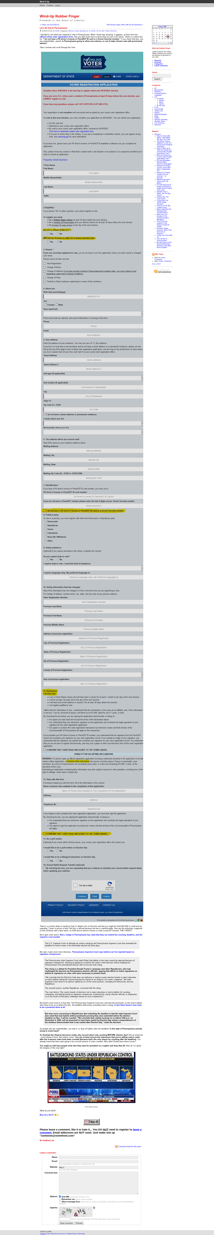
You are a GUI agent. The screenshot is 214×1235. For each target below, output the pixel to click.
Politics (107, 31)
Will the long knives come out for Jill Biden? (163, 181)
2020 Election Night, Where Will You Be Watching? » (125, 25)
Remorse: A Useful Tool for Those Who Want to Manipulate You (164, 168)
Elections (114, 31)
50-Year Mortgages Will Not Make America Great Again (164, 162)
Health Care (158, 111)
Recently (157, 60)
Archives (157, 62)
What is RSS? (156, 264)
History (157, 112)
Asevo (63, 1233)
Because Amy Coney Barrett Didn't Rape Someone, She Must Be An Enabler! (164, 244)
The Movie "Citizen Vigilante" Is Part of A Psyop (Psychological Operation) (164, 143)
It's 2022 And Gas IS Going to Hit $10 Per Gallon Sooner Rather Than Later (164, 187)
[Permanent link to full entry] (40, 31)
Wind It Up (44, 2)
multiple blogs (71, 1233)
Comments (158, 259)
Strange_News (159, 121)
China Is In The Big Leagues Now (163, 206)
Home (42, 5)
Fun (155, 97)
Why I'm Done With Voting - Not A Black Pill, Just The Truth (163, 137)
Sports (161, 104)
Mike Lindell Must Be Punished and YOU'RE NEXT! (164, 210)
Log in (57, 5)
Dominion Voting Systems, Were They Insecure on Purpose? (164, 230)
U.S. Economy (159, 123)
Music (161, 102)
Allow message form (70, 1202)
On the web (100, 31)
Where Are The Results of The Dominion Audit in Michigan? (163, 216)
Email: (55, 1161)
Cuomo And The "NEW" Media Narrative (162, 202)
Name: (55, 1157)
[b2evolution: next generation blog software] (162, 273)
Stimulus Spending (160, 119)
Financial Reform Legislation (160, 94)
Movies (161, 100)
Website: (54, 1167)
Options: (54, 1196)
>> (171, 43)
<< (154, 43)
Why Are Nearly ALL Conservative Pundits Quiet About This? (164, 156)
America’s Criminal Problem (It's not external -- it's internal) (163, 175)
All (155, 88)
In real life (92, 31)
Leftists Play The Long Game (163, 198)
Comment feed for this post (129, 1146)
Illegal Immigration (160, 114)
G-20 (156, 107)
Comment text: (51, 1173)
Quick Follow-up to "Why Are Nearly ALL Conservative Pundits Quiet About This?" (164, 150)
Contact (50, 5)
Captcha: (54, 1208)
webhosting (81, 1233)
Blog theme (55, 1233)
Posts (163, 257)
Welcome (71, 31)
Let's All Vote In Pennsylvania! (162, 239)
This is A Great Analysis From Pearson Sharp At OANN (163, 223)
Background (84, 31)
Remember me (68, 1199)
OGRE (57, 31)
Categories (158, 64)
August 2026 (162, 26)
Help (48, 1233)
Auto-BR (65, 1197)
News (77, 31)
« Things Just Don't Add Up (49, 25)
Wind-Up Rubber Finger (59, 16)
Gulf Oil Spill (158, 109)
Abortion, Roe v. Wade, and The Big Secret (163, 193)
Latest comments (161, 66)
